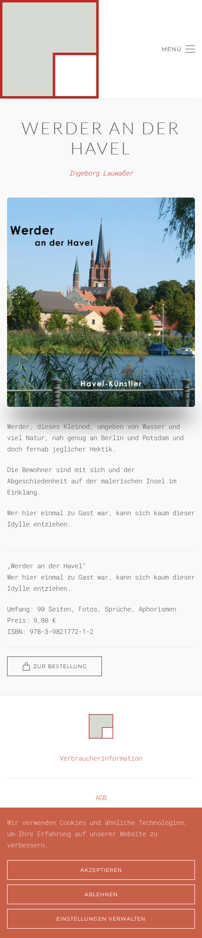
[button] (178, 49)
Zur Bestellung (60, 666)
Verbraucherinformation (101, 758)
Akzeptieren (101, 870)
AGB (101, 797)
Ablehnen (101, 894)
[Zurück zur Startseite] (49, 49)
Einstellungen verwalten (101, 918)
